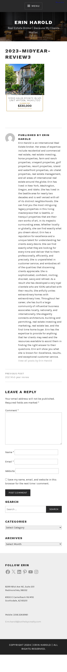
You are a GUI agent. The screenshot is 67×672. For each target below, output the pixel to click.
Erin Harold (33, 22)
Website (10, 471)
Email (9, 461)
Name (9, 452)
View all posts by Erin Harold (35, 360)
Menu (35, 5)
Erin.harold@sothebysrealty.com (23, 621)
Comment (12, 410)
